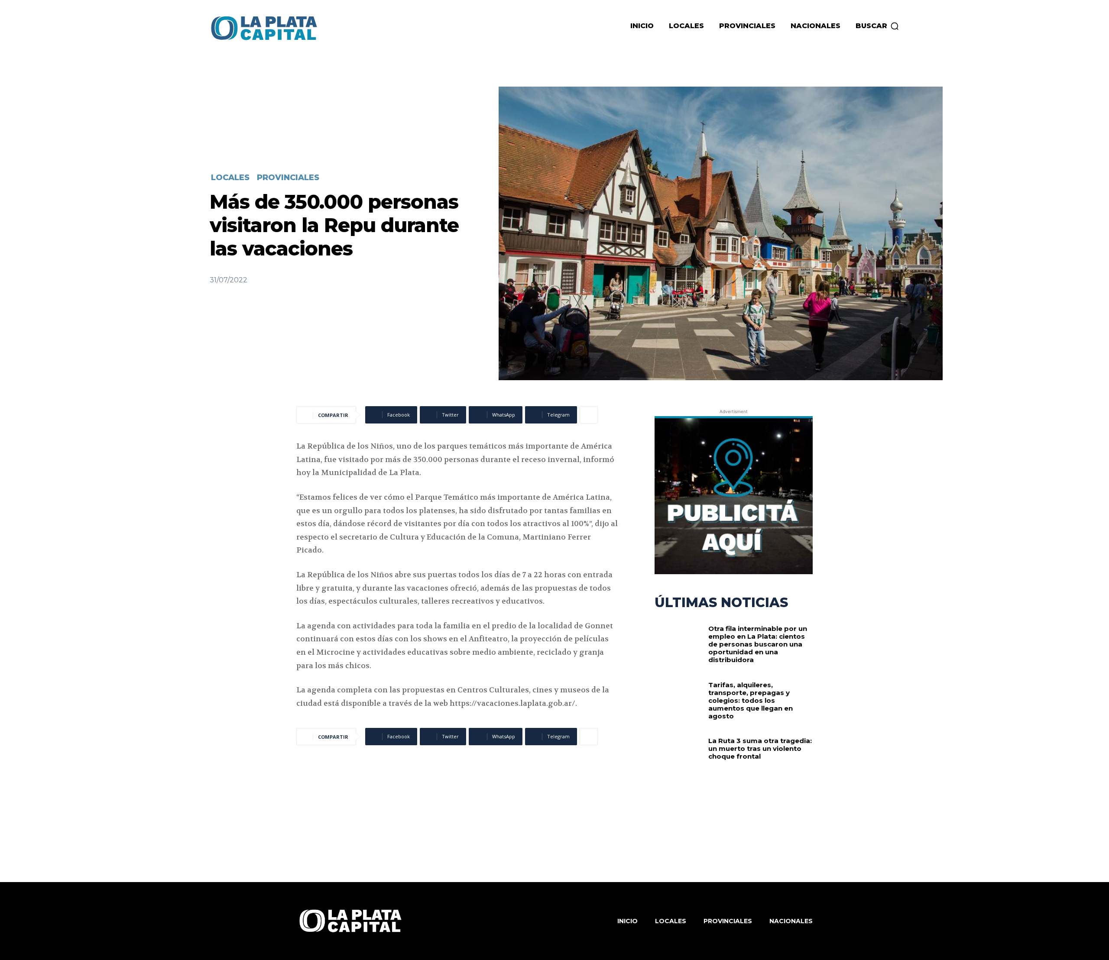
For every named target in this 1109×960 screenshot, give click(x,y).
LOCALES (230, 177)
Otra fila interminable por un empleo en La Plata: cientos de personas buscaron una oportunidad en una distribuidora (757, 644)
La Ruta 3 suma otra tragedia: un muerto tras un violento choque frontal (760, 748)
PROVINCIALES (288, 177)
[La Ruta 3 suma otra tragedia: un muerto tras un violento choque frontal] (678, 758)
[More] (589, 414)
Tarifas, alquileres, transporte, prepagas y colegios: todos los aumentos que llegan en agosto (750, 700)
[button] (877, 26)
